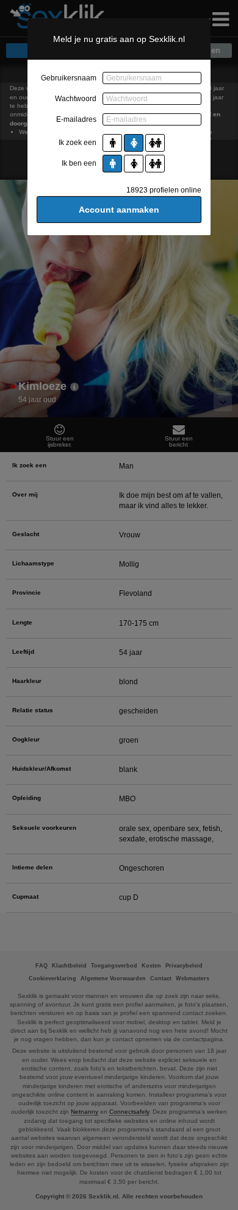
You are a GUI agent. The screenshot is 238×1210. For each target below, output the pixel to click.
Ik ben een (79, 163)
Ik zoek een (77, 142)
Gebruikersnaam (68, 78)
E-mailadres (76, 119)
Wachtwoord (75, 98)
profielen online (163, 190)
